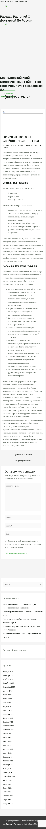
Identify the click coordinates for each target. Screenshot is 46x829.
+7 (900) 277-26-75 (15, 97)
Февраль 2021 (8, 803)
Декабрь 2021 (8, 764)
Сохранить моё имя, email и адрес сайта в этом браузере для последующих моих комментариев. (23, 544)
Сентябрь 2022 (9, 729)
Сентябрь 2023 (9, 687)
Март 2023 (7, 710)
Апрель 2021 (8, 795)
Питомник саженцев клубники (13, 1)
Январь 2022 (8, 761)
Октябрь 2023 (8, 683)
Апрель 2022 (8, 749)
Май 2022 (7, 745)
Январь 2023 (8, 718)
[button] (23, 100)
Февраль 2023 (8, 714)
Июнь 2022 (7, 741)
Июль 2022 (7, 737)
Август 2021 (8, 780)
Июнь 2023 (7, 698)
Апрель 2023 (8, 706)
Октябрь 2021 (8, 772)
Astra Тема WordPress (33, 824)
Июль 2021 (7, 784)
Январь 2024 (8, 671)
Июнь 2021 (7, 788)
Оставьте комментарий (13, 145)
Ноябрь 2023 (8, 679)
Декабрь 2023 (8, 675)
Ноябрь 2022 (8, 722)
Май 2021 (7, 792)
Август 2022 (8, 733)
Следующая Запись (23, 461)
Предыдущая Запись (23, 454)
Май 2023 (7, 702)
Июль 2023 (7, 695)
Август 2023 (8, 691)
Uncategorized (31, 145)
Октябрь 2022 (8, 726)
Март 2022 (7, 753)
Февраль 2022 (8, 757)
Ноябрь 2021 (8, 768)
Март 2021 (7, 799)
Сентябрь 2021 (9, 776)
